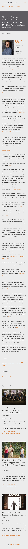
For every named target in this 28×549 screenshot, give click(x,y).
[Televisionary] (9, 3)
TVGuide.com (21, 112)
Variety (4, 92)
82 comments (11, 534)
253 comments (11, 431)
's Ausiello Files (11, 69)
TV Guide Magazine (16, 189)
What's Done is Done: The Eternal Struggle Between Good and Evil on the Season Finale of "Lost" (13, 464)
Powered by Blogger (14, 544)
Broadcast (9, 288)
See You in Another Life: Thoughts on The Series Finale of (14, 515)
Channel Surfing (11, 363)
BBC (9, 317)
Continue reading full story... (11, 433)
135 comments (11, 484)
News (18, 363)
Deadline (7, 215)
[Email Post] (22, 363)
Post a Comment (6, 376)
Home (3, 6)
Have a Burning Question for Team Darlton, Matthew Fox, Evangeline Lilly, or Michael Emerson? (12, 411)
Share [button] (3, 365)
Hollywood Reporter (21, 327)
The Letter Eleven (13, 239)
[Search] (21, 3)
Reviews (11, 6)
